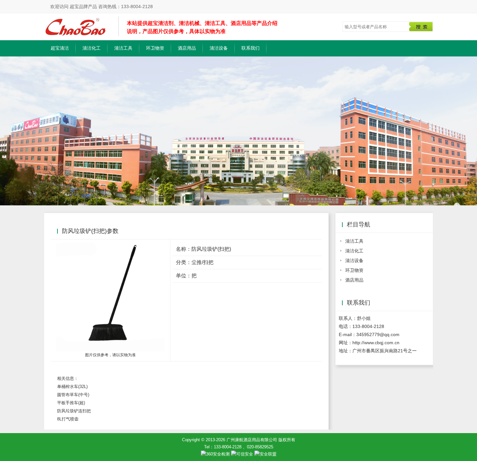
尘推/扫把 (202, 262)
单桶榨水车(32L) (72, 386)
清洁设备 (219, 48)
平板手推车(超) (71, 402)
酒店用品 (187, 48)
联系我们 (250, 48)
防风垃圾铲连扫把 (74, 410)
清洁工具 (123, 48)
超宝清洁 (60, 48)
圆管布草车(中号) (73, 394)
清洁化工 (91, 48)
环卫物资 (155, 48)
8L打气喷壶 (68, 419)
